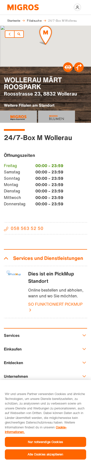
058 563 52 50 (27, 228)
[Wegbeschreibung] (79, 71)
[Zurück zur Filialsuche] (19, 34)
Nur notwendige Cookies (45, 442)
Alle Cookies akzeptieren (45, 454)
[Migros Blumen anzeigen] (57, 116)
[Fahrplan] (68, 71)
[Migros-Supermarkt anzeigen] (18, 116)
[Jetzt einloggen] (77, 7)
